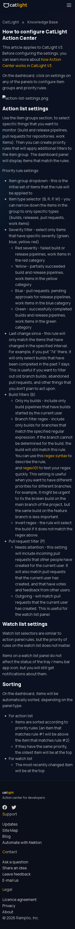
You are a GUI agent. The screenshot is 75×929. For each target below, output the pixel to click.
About (7, 911)
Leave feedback (16, 874)
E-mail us (10, 880)
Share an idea (14, 868)
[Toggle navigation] (69, 5)
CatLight (10, 22)
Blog (6, 836)
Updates (10, 824)
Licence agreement (19, 899)
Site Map (10, 830)
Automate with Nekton (22, 842)
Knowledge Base (42, 22)
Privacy (8, 905)
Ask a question (15, 862)
